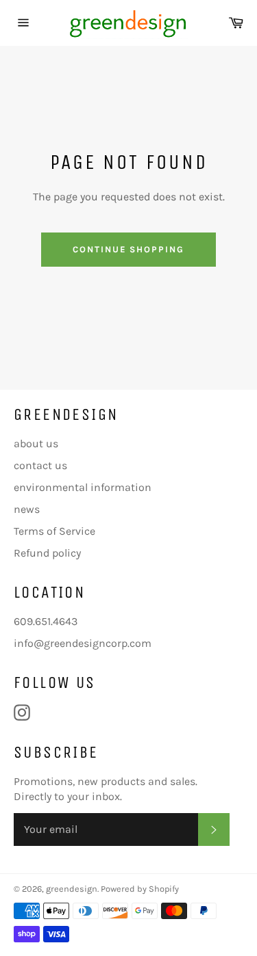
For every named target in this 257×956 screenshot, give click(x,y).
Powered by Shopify (140, 889)
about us (36, 443)
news (27, 509)
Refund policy (47, 552)
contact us (40, 465)
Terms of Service (54, 531)
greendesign (71, 889)
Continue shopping (128, 249)
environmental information (82, 487)
